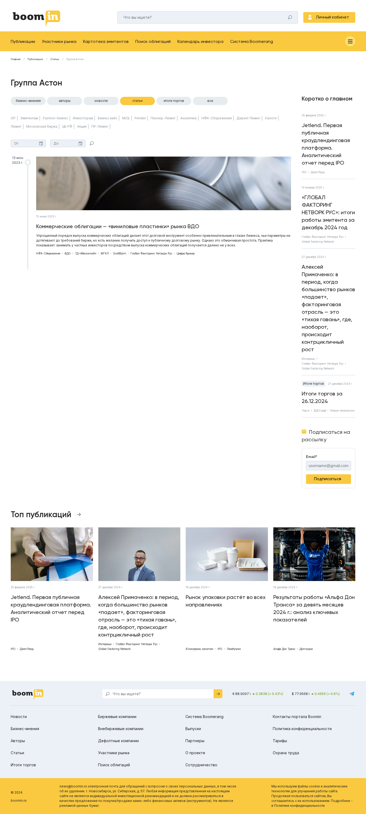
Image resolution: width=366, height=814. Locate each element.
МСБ (126, 118)
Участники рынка (59, 41)
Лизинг (16, 126)
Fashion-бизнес (55, 118)
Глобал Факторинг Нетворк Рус (151, 253)
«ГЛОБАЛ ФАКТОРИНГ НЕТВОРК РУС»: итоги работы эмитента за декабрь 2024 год (328, 212)
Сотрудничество (201, 765)
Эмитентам (29, 118)
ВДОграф (320, 410)
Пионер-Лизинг (163, 118)
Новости (101, 101)
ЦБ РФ (67, 126)
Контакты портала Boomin (297, 716)
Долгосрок (306, 649)
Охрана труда (286, 752)
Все (210, 101)
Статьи (54, 59)
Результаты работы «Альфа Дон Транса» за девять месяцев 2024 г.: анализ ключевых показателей (314, 608)
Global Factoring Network (318, 241)
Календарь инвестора (200, 41)
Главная (15, 59)
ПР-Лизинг (99, 126)
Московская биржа (41, 126)
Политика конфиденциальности (302, 728)
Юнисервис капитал (199, 649)
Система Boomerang (251, 41)
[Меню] (350, 41)
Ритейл (140, 118)
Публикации (23, 41)
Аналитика (188, 118)
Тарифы (280, 740)
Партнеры (194, 740)
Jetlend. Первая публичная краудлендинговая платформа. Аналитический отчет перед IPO (326, 144)
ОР (13, 118)
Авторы (64, 101)
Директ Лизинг (248, 118)
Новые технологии (342, 410)
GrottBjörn (119, 253)
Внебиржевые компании (120, 728)
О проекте (195, 752)
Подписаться (327, 478)
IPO (304, 172)
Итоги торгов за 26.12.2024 (322, 397)
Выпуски (193, 728)
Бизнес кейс (107, 118)
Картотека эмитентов (106, 41)
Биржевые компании (117, 716)
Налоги (271, 118)
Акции (82, 126)
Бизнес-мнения (28, 101)
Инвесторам (83, 118)
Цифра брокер (186, 253)
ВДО (68, 253)
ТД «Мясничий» (85, 253)
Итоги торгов (174, 101)
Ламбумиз (234, 649)
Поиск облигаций (153, 41)
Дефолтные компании (118, 740)
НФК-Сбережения (216, 118)
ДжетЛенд (317, 172)
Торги (305, 410)
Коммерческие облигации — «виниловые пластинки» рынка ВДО (117, 226)
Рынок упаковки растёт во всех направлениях (226, 601)
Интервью (308, 358)
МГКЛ (105, 253)
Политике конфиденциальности (299, 806)
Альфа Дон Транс (284, 649)
